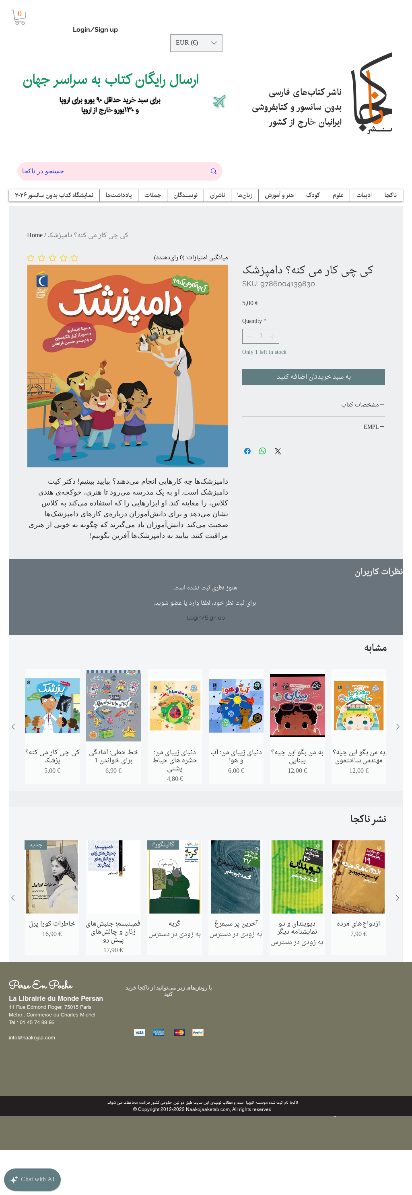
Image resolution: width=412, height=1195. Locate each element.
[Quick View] (52, 705)
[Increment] (273, 336)
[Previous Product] (13, 726)
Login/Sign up (95, 29)
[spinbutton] (260, 336)
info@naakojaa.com (32, 1038)
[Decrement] (248, 336)
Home (35, 236)
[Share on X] (278, 451)
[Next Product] (398, 726)
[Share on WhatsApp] (263, 451)
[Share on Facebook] (247, 451)
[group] (205, 726)
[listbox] (196, 43)
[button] (20, 17)
